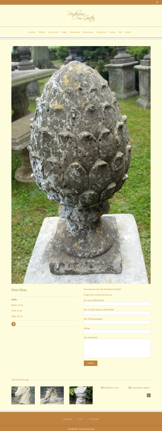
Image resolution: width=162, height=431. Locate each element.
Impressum (67, 419)
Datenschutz (94, 419)
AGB (80, 419)
